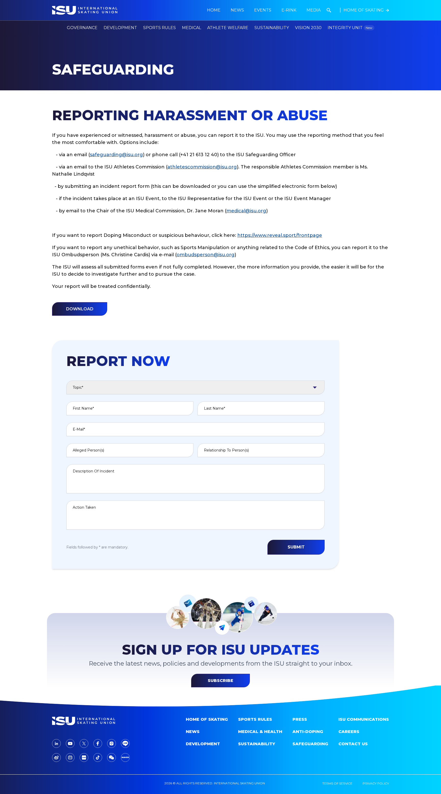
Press (299, 719)
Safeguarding (310, 743)
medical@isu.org (246, 211)
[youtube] (70, 743)
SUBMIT (296, 547)
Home (213, 10)
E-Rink (288, 10)
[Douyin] (97, 757)
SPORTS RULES (255, 719)
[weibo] (56, 757)
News (193, 731)
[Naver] (125, 757)
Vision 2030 (308, 27)
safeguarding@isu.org (116, 154)
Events (262, 10)
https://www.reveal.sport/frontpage (279, 235)
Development (203, 743)
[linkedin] (56, 743)
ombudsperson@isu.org (206, 255)
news (237, 10)
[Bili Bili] (70, 757)
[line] (125, 743)
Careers (348, 731)
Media (314, 10)
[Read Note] (84, 757)
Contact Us (353, 743)
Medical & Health (260, 731)
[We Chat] (111, 757)
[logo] (92, 720)
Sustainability (271, 27)
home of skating (207, 719)
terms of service (337, 783)
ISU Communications (363, 719)
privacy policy (376, 783)
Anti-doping (307, 731)
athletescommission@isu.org (202, 167)
